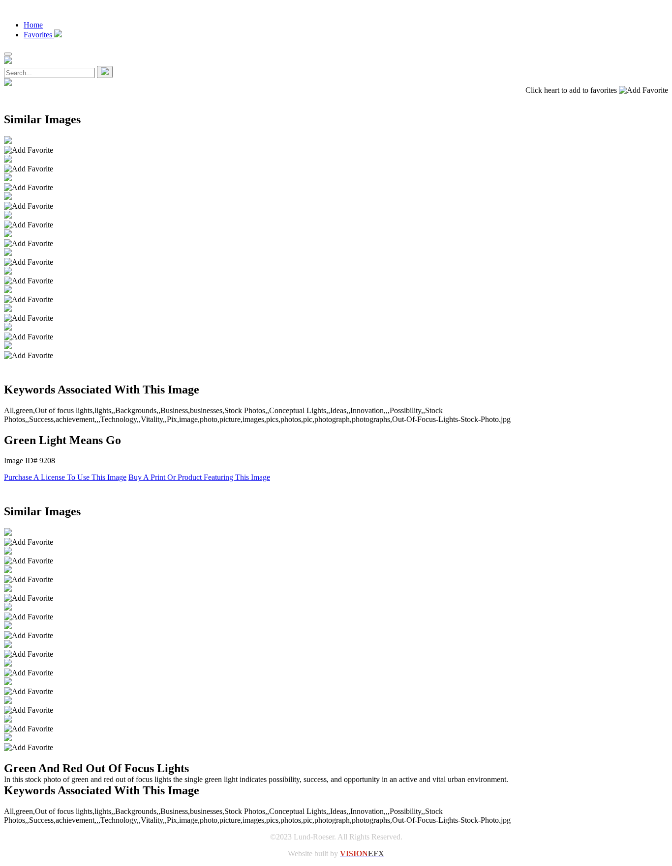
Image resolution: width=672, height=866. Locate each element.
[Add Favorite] (28, 150)
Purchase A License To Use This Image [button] (65, 477)
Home (33, 25)
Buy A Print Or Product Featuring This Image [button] (199, 477)
